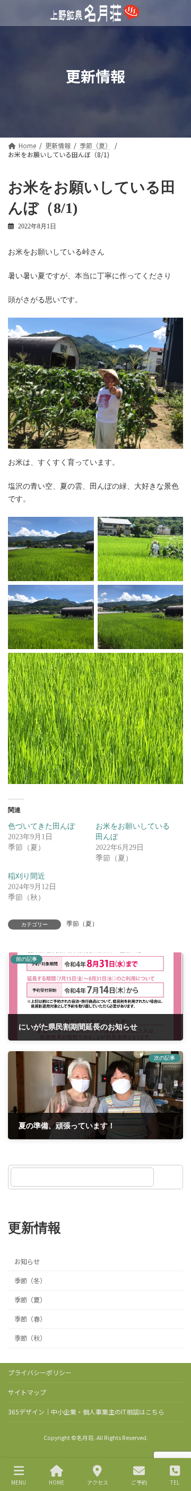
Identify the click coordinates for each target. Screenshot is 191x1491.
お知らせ (27, 1261)
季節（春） (30, 1319)
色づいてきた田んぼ (41, 826)
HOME (56, 1482)
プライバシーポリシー (40, 1372)
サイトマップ (27, 1391)
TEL (174, 1482)
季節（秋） (30, 1338)
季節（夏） (82, 923)
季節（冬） (30, 1280)
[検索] (169, 1177)
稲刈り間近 (26, 876)
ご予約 (139, 1482)
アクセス (97, 1482)
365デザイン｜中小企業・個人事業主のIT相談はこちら (86, 1411)
